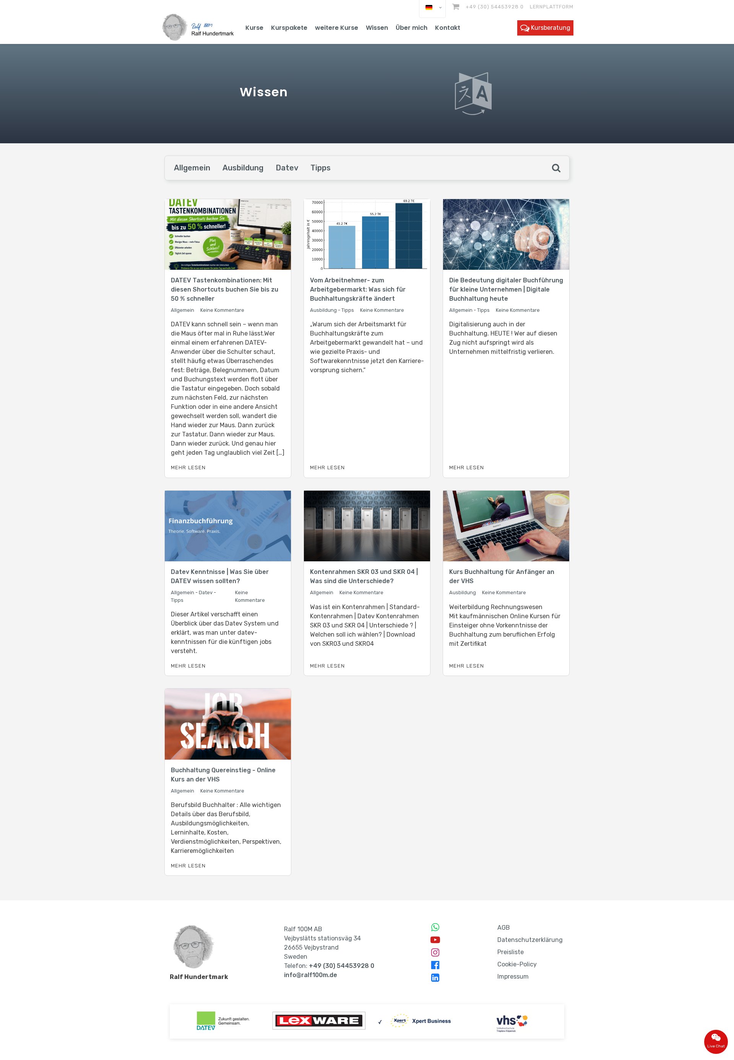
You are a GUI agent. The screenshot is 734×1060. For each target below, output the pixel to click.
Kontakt (447, 27)
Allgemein (192, 167)
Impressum (513, 976)
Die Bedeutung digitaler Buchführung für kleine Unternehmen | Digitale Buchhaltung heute (506, 289)
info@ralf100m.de (310, 975)
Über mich (411, 27)
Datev (287, 167)
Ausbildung (242, 167)
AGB (503, 927)
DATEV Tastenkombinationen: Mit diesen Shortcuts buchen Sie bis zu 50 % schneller (224, 289)
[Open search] (556, 168)
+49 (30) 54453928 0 (495, 7)
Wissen (377, 27)
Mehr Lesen (188, 467)
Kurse (254, 27)
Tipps (320, 167)
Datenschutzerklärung (530, 939)
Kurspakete (289, 27)
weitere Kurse (336, 27)
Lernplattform (551, 7)
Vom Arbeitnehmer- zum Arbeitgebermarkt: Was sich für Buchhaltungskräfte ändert (358, 289)
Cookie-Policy (517, 964)
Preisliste (510, 952)
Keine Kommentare (222, 310)
